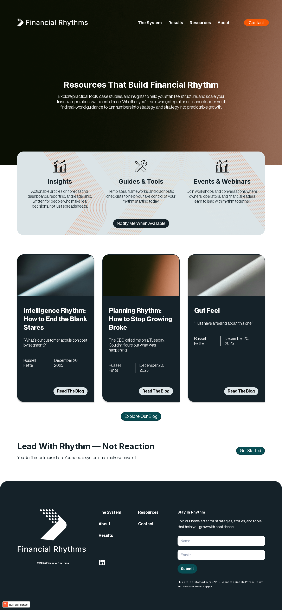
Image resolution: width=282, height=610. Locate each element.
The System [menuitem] (150, 22)
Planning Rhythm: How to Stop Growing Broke (140, 319)
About (104, 524)
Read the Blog (70, 391)
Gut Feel (207, 310)
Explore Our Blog (141, 416)
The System (110, 512)
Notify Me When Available (141, 223)
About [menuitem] (223, 22)
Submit (187, 569)
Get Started (250, 451)
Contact (256, 22)
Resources (148, 512)
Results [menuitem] (175, 22)
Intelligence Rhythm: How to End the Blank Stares (55, 319)
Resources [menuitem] (200, 22)
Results (106, 536)
